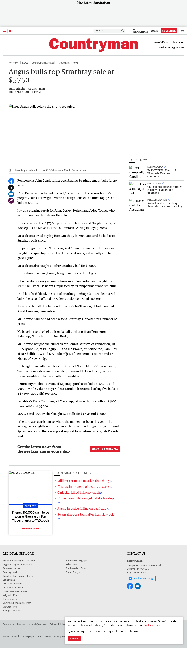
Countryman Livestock (43, 62)
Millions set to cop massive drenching (83, 481)
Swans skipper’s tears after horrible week (85, 514)
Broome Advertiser (12, 568)
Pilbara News (72, 564)
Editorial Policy (58, 624)
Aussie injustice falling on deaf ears (81, 508)
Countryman (9, 579)
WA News (14, 62)
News (25, 62)
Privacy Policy (61, 636)
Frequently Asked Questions (32, 624)
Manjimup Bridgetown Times (17, 603)
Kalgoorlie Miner (11, 595)
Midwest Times (10, 606)
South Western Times (76, 568)
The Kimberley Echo (12, 599)
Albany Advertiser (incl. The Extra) (19, 560)
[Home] (10, 31)
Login (154, 30)
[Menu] (4, 30)
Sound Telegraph (74, 572)
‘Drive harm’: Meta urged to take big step (85, 498)
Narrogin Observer (11, 610)
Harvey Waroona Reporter (15, 591)
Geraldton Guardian (12, 583)
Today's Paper (161, 42)
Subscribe (169, 30)
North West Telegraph (76, 560)
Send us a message (143, 578)
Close (74, 638)
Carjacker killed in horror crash (78, 492)
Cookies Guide (152, 625)
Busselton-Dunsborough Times (18, 576)
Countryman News (68, 62)
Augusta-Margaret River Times (17, 564)
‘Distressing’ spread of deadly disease (83, 486)
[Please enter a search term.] (122, 30)
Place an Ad (178, 42)
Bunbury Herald (10, 572)
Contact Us (8, 624)
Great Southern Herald (13, 587)
